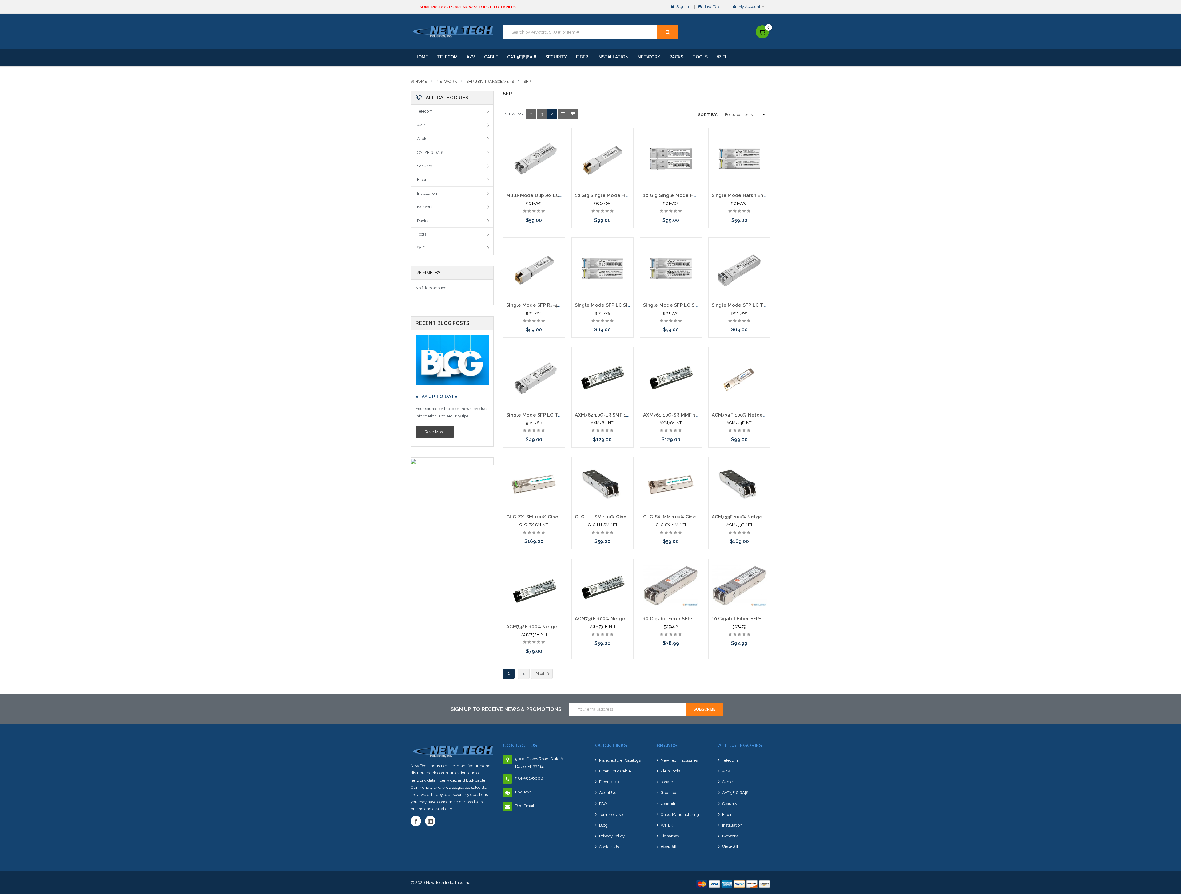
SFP (527, 81)
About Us (607, 792)
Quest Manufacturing (680, 814)
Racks (676, 56)
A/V (471, 56)
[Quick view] (533, 145)
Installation (613, 56)
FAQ (603, 803)
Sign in (682, 6)
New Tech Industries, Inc (448, 882)
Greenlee (669, 792)
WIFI (721, 56)
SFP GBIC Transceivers (490, 81)
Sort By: (708, 114)
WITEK (667, 825)
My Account (749, 6)
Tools (700, 56)
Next (540, 673)
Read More (434, 431)
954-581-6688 (529, 778)
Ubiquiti (668, 803)
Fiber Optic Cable (615, 771)
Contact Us (609, 846)
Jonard (667, 782)
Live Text (712, 6)
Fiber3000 (609, 782)
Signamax (670, 836)
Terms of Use (611, 814)
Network (649, 56)
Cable (491, 56)
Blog (603, 825)
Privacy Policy (612, 836)
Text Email (524, 806)
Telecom (447, 56)
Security (556, 56)
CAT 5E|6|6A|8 (521, 56)
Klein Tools (670, 771)
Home (421, 56)
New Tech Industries (679, 760)
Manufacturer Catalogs (620, 760)
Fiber (582, 56)
